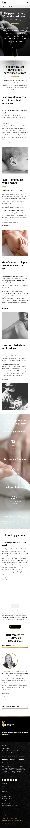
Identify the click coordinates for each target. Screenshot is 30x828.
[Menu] (27, 2)
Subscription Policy (19, 820)
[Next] (17, 606)
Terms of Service (14, 815)
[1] (12, 610)
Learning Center (6, 803)
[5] (17, 610)
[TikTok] (16, 780)
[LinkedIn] (3, 780)
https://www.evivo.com (8, 724)
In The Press (5, 801)
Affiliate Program (6, 796)
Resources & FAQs (7, 798)
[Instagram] (8, 780)
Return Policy (14, 818)
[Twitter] (5, 780)
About (3, 789)
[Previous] (13, 606)
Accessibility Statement (7, 820)
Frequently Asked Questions (9, 805)
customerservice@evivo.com (10, 776)
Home (3, 786)
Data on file (5, 763)
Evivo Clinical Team (8, 645)
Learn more (5, 143)
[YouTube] (13, 780)
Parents (4, 794)
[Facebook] (11, 780)
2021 (15, 523)
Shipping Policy (5, 818)
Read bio (4, 699)
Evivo (5, 2)
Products (4, 791)
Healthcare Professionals (11, 706)
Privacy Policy (5, 815)
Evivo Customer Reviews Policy (9, 823)
